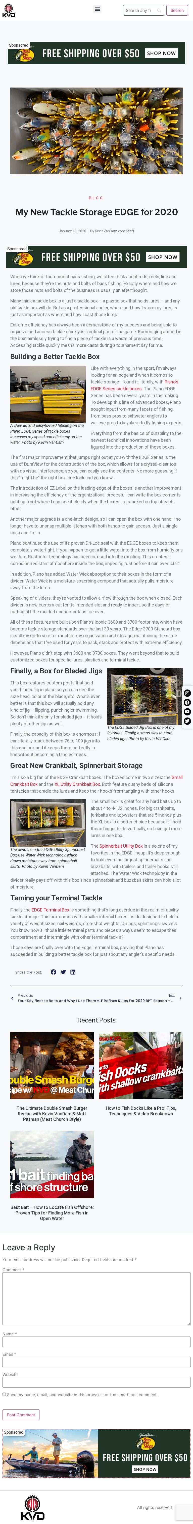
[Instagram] (187, 693)
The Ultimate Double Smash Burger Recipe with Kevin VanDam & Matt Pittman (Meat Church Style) (52, 1113)
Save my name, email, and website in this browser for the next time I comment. (82, 1395)
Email (9, 1354)
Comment (13, 1270)
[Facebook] (187, 702)
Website (10, 1374)
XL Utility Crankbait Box (77, 784)
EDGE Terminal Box (50, 909)
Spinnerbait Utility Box (121, 846)
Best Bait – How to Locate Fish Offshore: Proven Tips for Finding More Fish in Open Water (52, 1213)
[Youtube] (187, 711)
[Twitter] (187, 721)
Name (10, 1334)
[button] (97, 9)
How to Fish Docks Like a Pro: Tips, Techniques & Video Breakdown (141, 1110)
